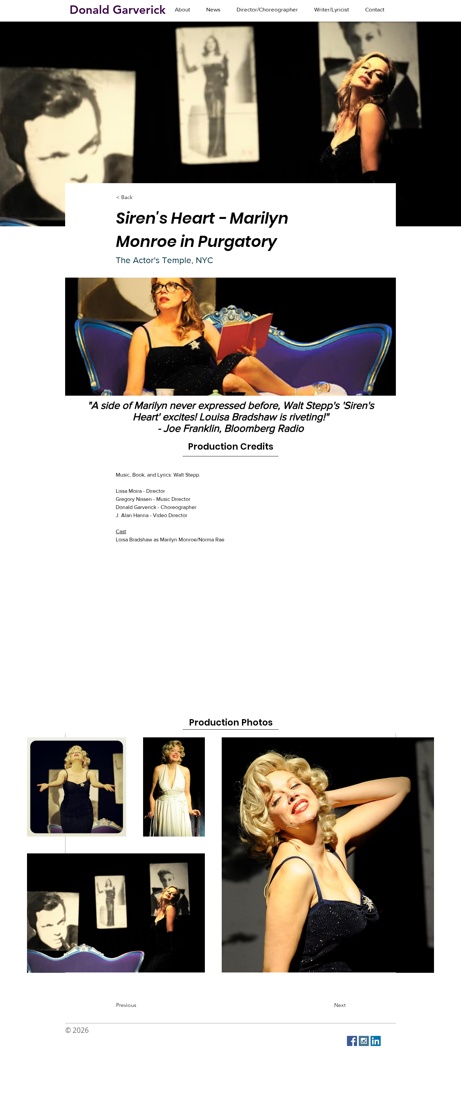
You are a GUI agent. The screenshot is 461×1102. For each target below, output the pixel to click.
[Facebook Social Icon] (352, 1041)
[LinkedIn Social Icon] (376, 1041)
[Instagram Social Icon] (364, 1041)
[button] (267, 9)
